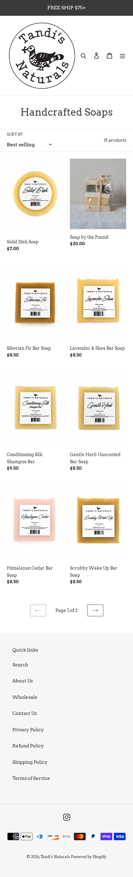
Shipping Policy (30, 762)
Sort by (15, 134)
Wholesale (24, 697)
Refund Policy (28, 746)
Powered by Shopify (88, 856)
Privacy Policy (28, 730)
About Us (22, 681)
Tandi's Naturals (55, 856)
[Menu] (122, 55)
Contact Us (24, 713)
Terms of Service (31, 778)
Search (20, 665)
